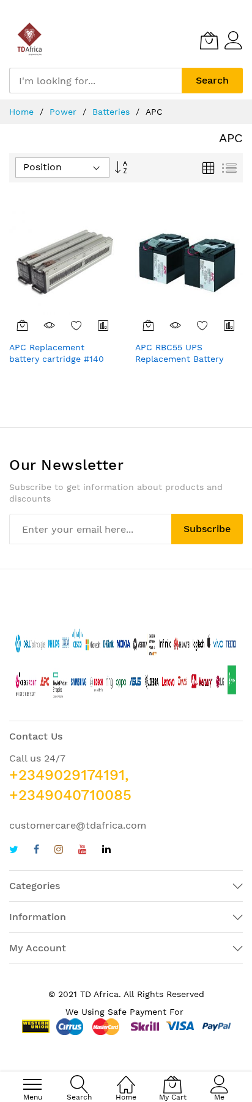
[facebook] (36, 851)
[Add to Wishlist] (76, 325)
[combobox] (95, 80)
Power (65, 112)
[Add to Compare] (103, 325)
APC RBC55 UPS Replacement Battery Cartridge (179, 359)
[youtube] (82, 851)
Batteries (112, 112)
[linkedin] (106, 851)
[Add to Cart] (22, 325)
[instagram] (58, 851)
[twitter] (13, 851)
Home (23, 112)
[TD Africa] (30, 40)
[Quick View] (49, 325)
